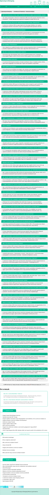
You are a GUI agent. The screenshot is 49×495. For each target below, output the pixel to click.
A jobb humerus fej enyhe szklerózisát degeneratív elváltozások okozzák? (24, 184)
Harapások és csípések (24, 6)
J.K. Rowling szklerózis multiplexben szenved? (16, 111)
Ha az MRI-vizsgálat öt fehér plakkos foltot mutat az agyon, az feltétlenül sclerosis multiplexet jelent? (24, 96)
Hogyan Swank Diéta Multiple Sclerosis (11, 415)
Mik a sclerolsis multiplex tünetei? (13, 243)
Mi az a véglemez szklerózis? (11, 140)
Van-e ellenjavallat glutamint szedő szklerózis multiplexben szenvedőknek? (24, 287)
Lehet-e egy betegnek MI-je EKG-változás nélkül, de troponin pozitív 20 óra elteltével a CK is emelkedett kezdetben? (24, 169)
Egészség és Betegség (6, 11)
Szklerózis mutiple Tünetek (9, 422)
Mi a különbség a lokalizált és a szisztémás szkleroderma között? (22, 251)
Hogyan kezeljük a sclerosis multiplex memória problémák (16, 472)
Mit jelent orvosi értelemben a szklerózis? (15, 177)
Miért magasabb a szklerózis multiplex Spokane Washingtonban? (21, 236)
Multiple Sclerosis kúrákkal (9, 450)
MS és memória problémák (9, 425)
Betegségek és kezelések (42, 6)
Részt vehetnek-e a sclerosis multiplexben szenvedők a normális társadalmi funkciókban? (24, 339)
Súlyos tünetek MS (7, 445)
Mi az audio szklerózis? (9, 192)
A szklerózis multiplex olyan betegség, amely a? (16, 228)
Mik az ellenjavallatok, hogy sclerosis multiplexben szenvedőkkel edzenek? (24, 15)
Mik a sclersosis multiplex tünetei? (13, 273)
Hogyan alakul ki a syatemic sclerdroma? (15, 324)
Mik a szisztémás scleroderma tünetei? (14, 37)
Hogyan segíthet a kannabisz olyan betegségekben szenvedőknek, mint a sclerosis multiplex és (24, 418)
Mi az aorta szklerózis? (9, 66)
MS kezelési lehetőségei (8, 437)
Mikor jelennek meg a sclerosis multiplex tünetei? (17, 302)
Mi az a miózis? (7, 125)
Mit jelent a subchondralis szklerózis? (14, 30)
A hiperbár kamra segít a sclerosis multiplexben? (17, 346)
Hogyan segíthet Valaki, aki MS (9, 423)
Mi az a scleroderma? (9, 133)
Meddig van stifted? (8, 162)
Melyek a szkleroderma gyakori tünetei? (14, 52)
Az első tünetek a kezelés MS (9, 474)
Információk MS (6, 428)
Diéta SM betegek (7, 467)
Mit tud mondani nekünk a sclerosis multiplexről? (17, 361)
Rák (33, 6)
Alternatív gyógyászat (12, 6)
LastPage (24, 384)
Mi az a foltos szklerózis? (10, 317)
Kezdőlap (3, 6)
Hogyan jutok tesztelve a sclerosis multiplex (12, 447)
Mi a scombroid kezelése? (10, 59)
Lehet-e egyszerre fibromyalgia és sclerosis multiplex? (19, 221)
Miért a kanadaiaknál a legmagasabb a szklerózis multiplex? (20, 118)
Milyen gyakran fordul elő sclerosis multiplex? (16, 354)
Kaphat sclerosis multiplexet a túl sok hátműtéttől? (18, 214)
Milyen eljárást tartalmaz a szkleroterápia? (16, 155)
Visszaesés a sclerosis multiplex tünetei (12, 476)
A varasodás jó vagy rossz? (11, 74)
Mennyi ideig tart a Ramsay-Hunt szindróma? (15, 199)
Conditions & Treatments (19, 11)
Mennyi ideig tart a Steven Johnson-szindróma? (16, 295)
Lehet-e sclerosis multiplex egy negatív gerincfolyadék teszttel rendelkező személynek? (24, 376)
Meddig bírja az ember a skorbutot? (13, 103)
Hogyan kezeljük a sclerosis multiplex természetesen (15, 420)
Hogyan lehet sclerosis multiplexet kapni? (15, 280)
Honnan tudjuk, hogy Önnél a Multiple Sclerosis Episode (15, 464)
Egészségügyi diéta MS (8, 481)
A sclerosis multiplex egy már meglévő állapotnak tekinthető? (21, 22)
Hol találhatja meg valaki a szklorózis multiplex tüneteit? (20, 258)
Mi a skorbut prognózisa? (10, 44)
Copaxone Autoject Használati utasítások (12, 469)
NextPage (21, 384)
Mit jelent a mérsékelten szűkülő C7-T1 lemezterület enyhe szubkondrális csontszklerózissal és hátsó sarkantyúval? (24, 147)
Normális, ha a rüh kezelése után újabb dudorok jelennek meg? (21, 206)
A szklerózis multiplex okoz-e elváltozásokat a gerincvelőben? (21, 88)
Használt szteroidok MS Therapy (10, 417)
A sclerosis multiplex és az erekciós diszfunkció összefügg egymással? (23, 81)
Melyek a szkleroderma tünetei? (13, 393)
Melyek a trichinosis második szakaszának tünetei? (18, 399)
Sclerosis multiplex (30, 11)
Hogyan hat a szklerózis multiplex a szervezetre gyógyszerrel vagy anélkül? (24, 309)
